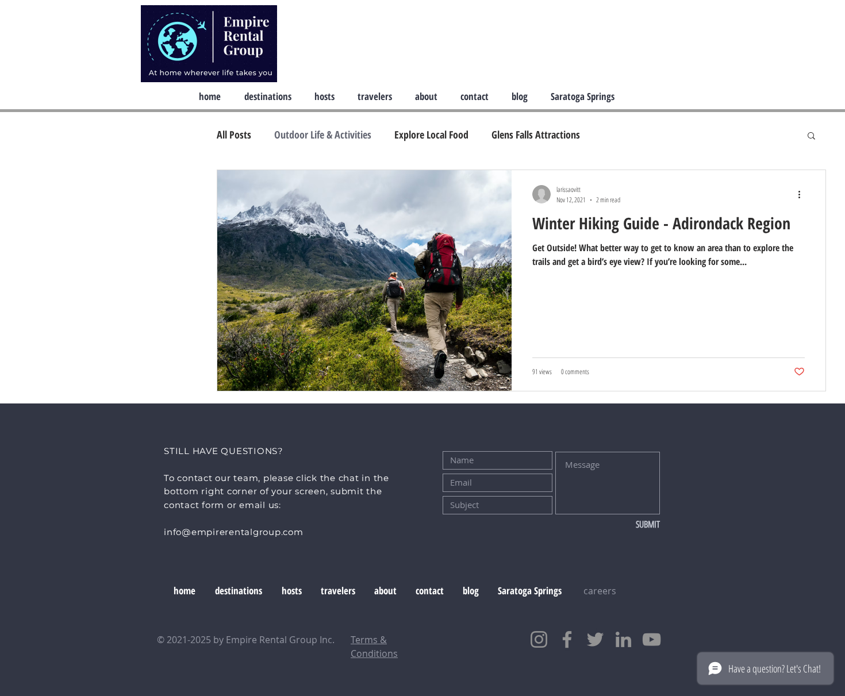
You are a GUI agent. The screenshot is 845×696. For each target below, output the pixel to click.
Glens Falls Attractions (535, 134)
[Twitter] (595, 639)
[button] (811, 136)
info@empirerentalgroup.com (234, 531)
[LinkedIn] (623, 639)
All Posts (234, 134)
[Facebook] (567, 639)
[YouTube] (651, 639)
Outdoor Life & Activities (322, 134)
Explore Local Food (431, 134)
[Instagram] (539, 639)
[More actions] (803, 194)
